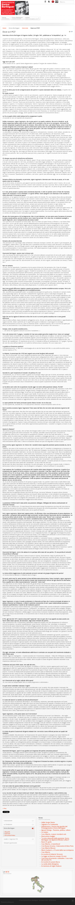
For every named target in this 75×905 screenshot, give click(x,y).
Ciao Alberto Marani (48, 848)
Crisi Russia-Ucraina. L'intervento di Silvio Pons (57, 846)
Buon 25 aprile (46, 842)
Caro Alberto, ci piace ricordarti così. (53, 834)
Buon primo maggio (48, 836)
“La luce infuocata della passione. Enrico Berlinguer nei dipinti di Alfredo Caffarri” (55, 839)
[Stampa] (69, 32)
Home (4, 28)
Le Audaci (44, 832)
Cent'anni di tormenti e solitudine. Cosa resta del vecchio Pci (57, 859)
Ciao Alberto (45, 852)
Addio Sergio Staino (48, 822)
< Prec (4, 808)
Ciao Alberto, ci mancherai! (50, 844)
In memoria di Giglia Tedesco (51, 866)
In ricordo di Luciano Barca (50, 862)
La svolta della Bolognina (50, 864)
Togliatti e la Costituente (49, 824)
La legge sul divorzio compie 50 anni (53, 856)
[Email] (71, 32)
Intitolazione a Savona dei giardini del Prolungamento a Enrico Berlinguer (54, 827)
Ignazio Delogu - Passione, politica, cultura (55, 830)
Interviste (25, 28)
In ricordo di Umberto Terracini (52, 854)
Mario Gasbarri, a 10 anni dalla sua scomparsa (57, 850)
